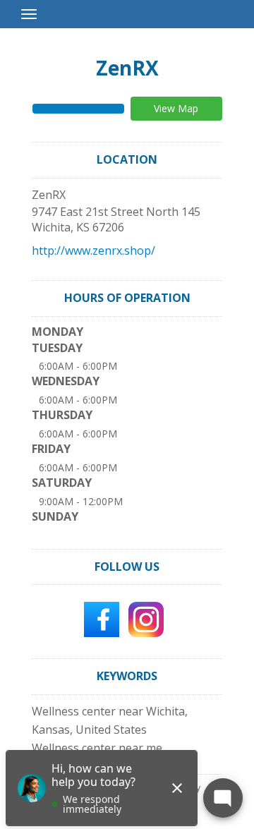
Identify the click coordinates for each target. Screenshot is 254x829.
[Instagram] (146, 619)
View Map (176, 108)
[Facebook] (101, 619)
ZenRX (127, 67)
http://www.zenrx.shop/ (93, 250)
